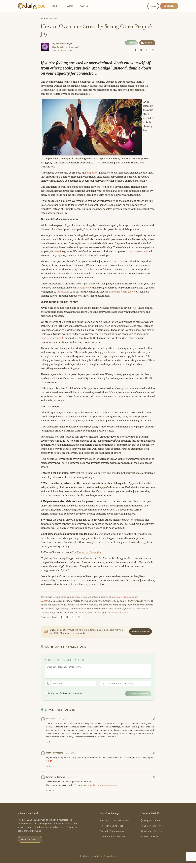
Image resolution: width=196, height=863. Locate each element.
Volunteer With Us (153, 831)
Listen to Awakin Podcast (112, 836)
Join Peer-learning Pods (111, 825)
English (148, 42)
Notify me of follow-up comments (65, 693)
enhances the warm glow (119, 291)
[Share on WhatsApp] (152, 50)
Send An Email (151, 836)
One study (118, 261)
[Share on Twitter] (141, 50)
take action (63, 291)
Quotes (84, 5)
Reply (51, 742)
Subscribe (169, 5)
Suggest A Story (152, 820)
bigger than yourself (52, 338)
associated (142, 251)
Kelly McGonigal (64, 43)
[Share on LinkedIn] (147, 50)
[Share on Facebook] (135, 50)
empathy (91, 172)
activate (90, 243)
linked (57, 251)
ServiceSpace (110, 856)
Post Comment (140, 693)
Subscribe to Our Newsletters (114, 820)
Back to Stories (51, 18)
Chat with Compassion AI (112, 831)
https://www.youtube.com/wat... (102, 785)
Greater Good (66, 50)
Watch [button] (70, 5)
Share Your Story (152, 825)
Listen (133, 42)
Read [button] (54, 5)
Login (153, 6)
